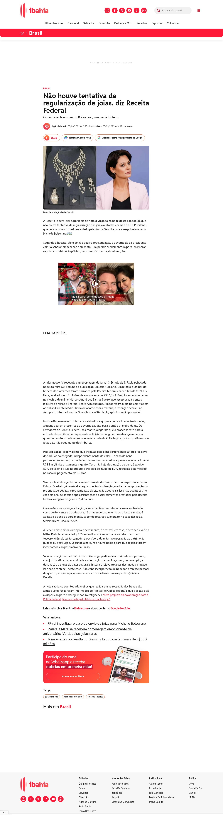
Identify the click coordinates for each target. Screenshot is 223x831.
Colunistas (173, 23)
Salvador (88, 23)
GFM (191, 783)
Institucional (155, 778)
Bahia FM (194, 792)
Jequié (115, 797)
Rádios (192, 778)
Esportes (157, 23)
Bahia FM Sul (196, 788)
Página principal (120, 783)
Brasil (35, 33)
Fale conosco (156, 792)
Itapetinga (117, 792)
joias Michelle (51, 696)
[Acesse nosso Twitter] (122, 10)
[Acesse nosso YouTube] (129, 10)
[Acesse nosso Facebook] (115, 10)
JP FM (192, 797)
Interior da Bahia (121, 778)
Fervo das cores (87, 811)
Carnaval (73, 23)
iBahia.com (81, 608)
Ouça (54, 138)
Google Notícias (120, 608)
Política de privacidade (161, 797)
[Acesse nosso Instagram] (107, 10)
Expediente (155, 788)
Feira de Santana (121, 788)
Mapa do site (156, 802)
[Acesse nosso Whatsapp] (144, 10)
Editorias (83, 778)
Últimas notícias (87, 783)
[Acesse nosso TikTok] (136, 10)
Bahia (82, 788)
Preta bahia (85, 806)
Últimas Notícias (53, 23)
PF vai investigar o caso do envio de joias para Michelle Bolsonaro (96, 623)
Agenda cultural (87, 802)
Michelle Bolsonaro (73, 696)
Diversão (104, 23)
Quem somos (156, 783)
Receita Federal (95, 696)
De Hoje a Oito (123, 23)
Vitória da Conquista (123, 802)
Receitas (142, 23)
